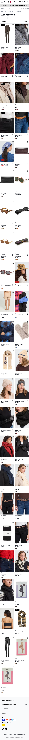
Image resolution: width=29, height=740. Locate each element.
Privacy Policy (7, 735)
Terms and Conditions (19, 735)
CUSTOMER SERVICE (8, 700)
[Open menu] (1, 2)
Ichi (13, 11)
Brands (9, 11)
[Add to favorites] (13, 25)
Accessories (18, 11)
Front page (3, 11)
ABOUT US (5, 713)
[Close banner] (27, 5)
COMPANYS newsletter (9, 705)
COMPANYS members (8, 709)
